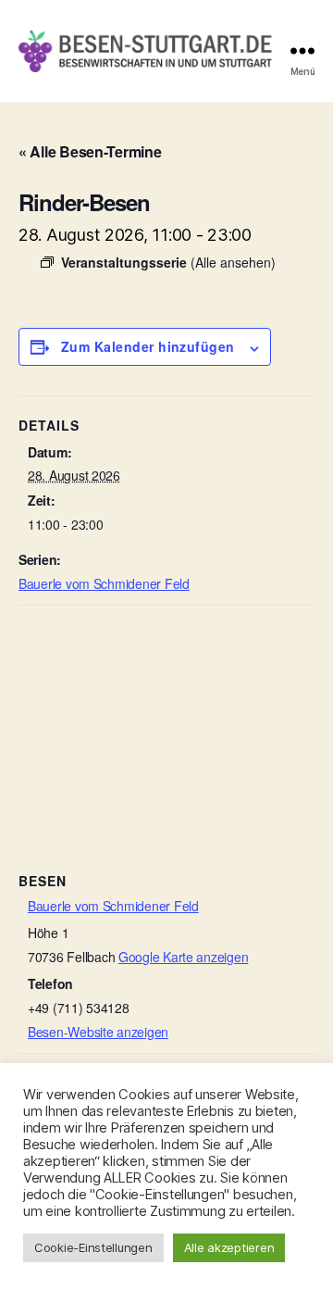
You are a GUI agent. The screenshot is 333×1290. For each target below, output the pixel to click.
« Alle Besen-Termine (90, 151)
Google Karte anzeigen (183, 956)
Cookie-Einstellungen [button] (93, 1247)
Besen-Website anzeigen (98, 1031)
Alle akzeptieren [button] (229, 1247)
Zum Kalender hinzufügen (148, 346)
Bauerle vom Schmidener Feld (104, 583)
